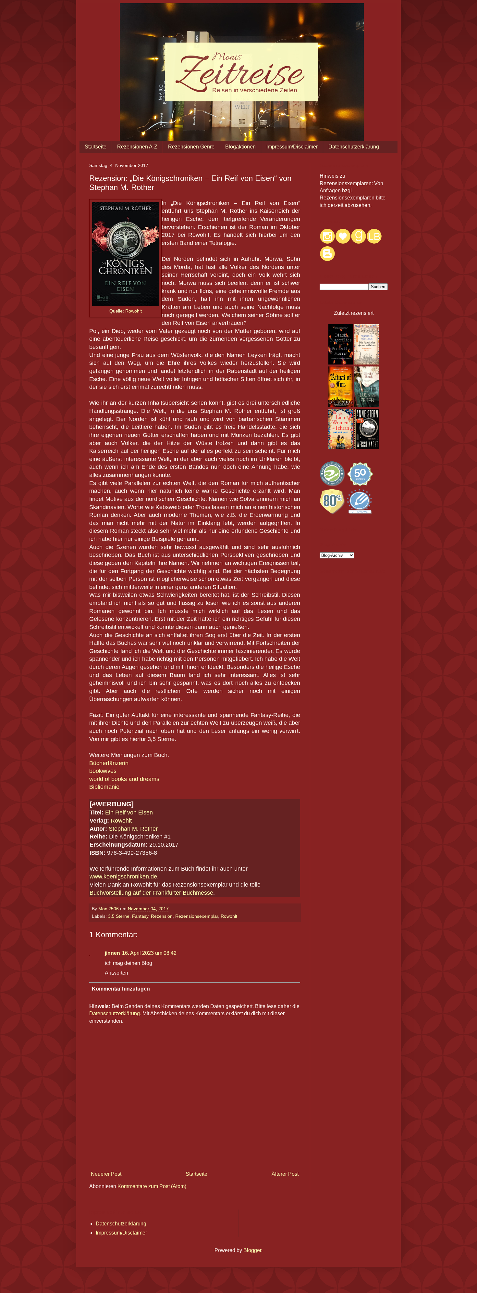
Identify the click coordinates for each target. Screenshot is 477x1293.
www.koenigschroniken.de (123, 876)
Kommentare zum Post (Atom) (151, 1186)
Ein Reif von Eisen (129, 812)
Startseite (95, 146)
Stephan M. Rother (133, 829)
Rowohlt (133, 311)
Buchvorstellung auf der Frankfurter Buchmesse (151, 893)
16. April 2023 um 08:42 (149, 953)
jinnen (112, 953)
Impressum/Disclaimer (292, 146)
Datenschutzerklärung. (115, 1013)
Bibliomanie (104, 787)
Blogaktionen (240, 146)
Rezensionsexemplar (196, 916)
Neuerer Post (106, 1174)
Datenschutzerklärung (353, 146)
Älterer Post (285, 1174)
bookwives (102, 771)
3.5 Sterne (118, 916)
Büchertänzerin (108, 763)
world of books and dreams (124, 779)
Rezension (162, 916)
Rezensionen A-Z (137, 146)
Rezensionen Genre (191, 146)
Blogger (252, 1250)
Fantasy (140, 916)
